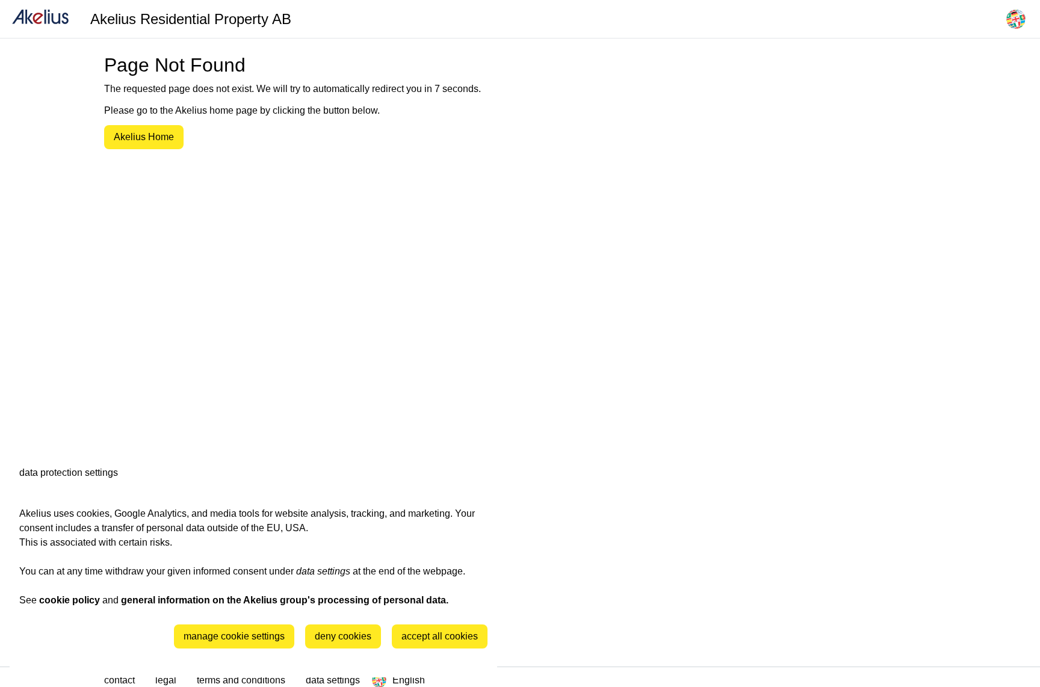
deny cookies (343, 636)
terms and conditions (242, 680)
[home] (40, 19)
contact (120, 680)
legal (167, 680)
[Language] (1015, 19)
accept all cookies (439, 636)
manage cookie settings (234, 636)
